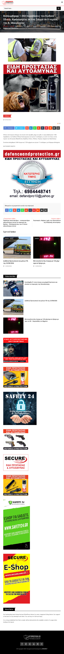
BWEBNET (45, 649)
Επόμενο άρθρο (55, 218)
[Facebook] (7, 210)
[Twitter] (11, 210)
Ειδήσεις (12, 26)
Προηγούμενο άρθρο (9, 218)
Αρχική (6, 26)
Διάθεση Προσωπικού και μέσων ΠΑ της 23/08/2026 (41, 301)
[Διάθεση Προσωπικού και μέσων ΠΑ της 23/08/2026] (13, 307)
